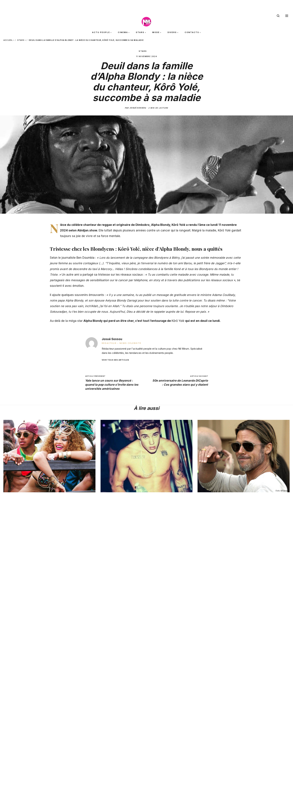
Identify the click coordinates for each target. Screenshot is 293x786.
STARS (140, 32)
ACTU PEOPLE (101, 32)
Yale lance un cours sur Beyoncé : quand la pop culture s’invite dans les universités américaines (111, 382)
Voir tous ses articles (115, 360)
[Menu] (287, 16)
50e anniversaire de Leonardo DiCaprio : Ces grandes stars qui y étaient (180, 380)
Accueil (8, 40)
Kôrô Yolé (178, 320)
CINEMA (123, 32)
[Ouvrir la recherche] (278, 15)
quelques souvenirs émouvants (82, 295)
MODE (156, 32)
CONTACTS (192, 32)
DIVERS (172, 32)
